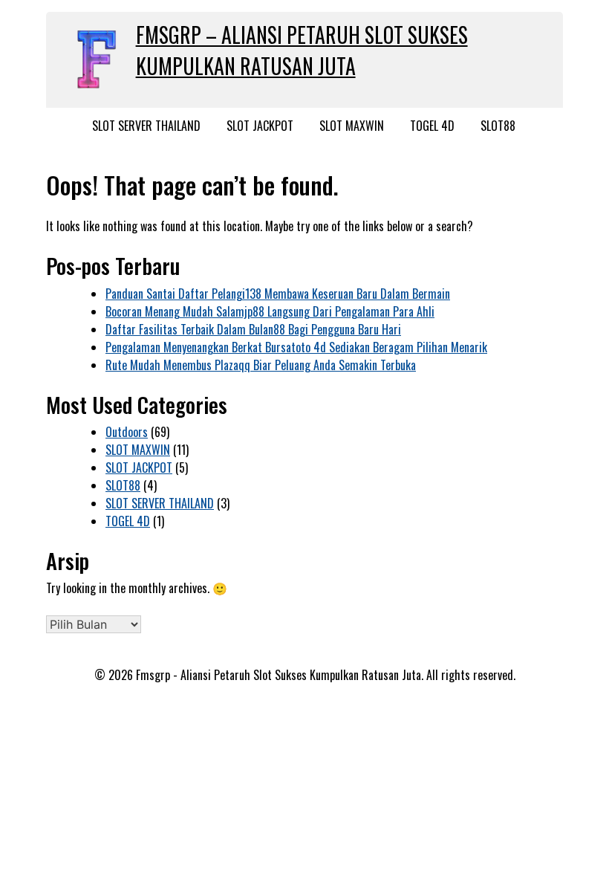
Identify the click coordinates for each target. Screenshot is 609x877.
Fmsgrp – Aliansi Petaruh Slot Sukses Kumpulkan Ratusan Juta (302, 50)
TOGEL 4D (432, 126)
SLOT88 (498, 126)
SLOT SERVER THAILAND (146, 126)
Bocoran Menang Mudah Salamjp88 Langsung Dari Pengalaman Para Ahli (269, 311)
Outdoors (126, 432)
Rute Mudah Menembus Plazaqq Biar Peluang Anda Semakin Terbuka (260, 365)
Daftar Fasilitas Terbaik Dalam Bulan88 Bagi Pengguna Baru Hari (253, 329)
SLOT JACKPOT (260, 126)
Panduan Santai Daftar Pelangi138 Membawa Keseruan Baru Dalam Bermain (277, 293)
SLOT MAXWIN (351, 126)
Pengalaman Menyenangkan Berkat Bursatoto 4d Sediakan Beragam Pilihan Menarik (296, 347)
